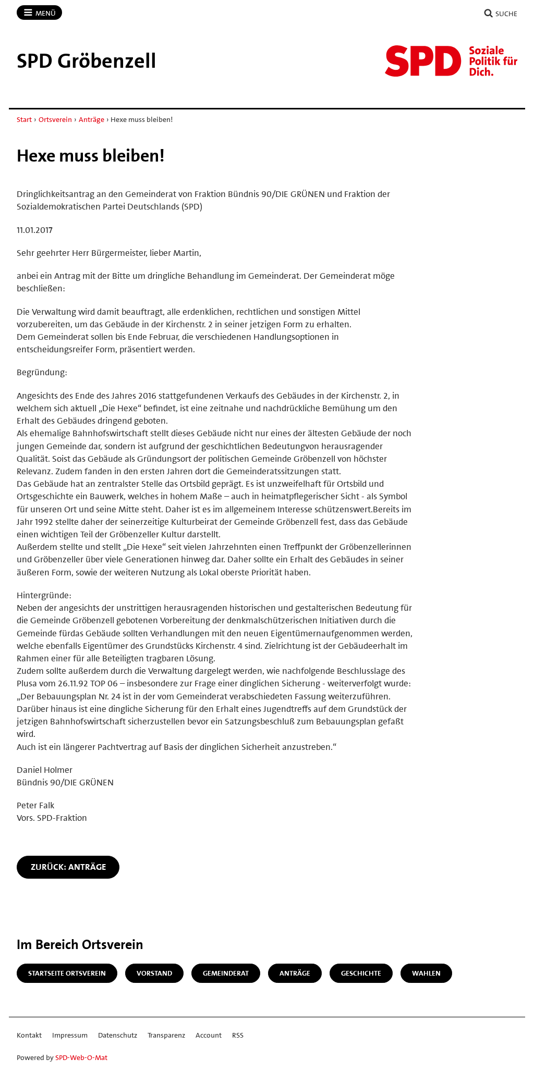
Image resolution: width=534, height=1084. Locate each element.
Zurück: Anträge (68, 866)
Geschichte (361, 973)
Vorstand (154, 973)
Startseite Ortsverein (67, 973)
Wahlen (426, 973)
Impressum (70, 1035)
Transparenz (166, 1035)
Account (209, 1035)
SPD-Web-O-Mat (81, 1057)
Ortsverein (55, 119)
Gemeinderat (226, 973)
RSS (238, 1035)
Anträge (91, 119)
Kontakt (29, 1035)
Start (24, 119)
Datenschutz (117, 1035)
